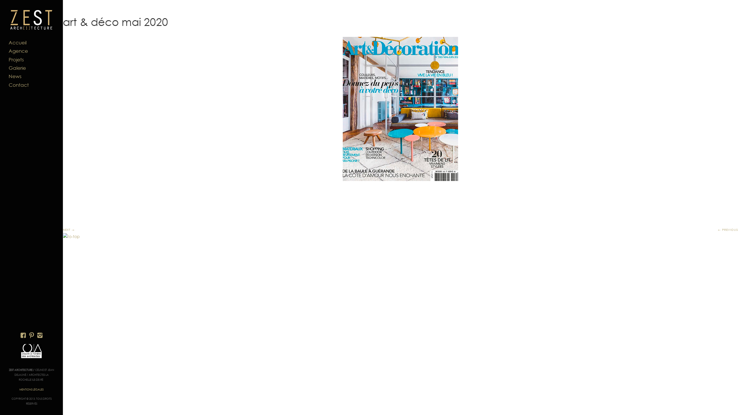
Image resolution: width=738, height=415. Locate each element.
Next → (69, 229)
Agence (18, 51)
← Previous (728, 229)
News (15, 76)
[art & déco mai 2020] (400, 109)
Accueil (18, 43)
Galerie (17, 68)
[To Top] (71, 236)
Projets (16, 60)
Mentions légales (31, 389)
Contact (19, 85)
